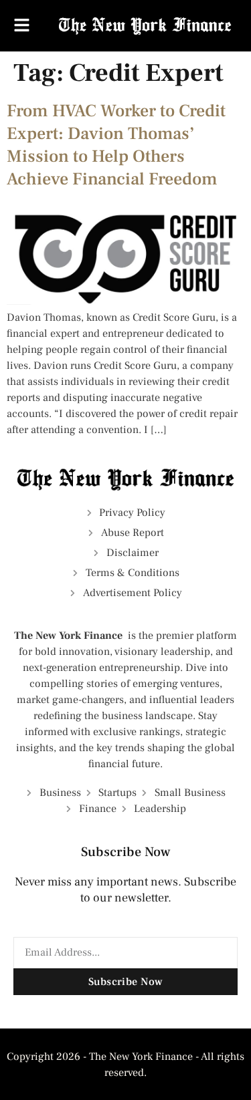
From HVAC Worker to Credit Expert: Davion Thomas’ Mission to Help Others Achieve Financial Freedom (116, 145)
